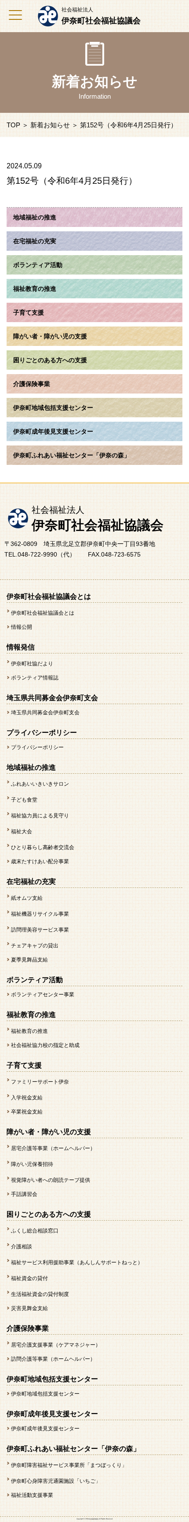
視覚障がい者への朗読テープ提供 (50, 1180)
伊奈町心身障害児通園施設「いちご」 (56, 1481)
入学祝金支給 (27, 1097)
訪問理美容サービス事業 (40, 929)
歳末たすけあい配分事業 (40, 861)
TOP (13, 125)
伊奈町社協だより (32, 663)
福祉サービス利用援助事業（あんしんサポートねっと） (77, 1262)
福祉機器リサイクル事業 (40, 914)
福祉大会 (21, 831)
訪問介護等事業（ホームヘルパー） (53, 1359)
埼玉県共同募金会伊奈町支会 (45, 712)
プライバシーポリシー (37, 747)
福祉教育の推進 (29, 1031)
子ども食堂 (24, 799)
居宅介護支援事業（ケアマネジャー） (56, 1345)
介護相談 (21, 1246)
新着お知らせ (50, 125)
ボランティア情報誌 (34, 677)
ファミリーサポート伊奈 (40, 1081)
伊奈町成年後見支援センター (45, 1428)
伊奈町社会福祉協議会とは (42, 613)
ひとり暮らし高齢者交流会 (42, 847)
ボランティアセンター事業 (42, 994)
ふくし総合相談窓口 (34, 1230)
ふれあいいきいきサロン (40, 784)
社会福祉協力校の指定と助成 (45, 1045)
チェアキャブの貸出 (34, 945)
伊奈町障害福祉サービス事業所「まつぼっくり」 (69, 1465)
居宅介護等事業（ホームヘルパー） (53, 1148)
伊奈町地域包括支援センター (45, 1393)
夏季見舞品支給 (29, 959)
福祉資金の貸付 (29, 1278)
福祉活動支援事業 (32, 1495)
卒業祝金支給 (27, 1111)
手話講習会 (24, 1194)
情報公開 (21, 627)
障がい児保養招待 (32, 1164)
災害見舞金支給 (29, 1308)
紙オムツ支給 (27, 898)
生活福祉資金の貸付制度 (40, 1294)
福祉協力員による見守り (40, 815)
